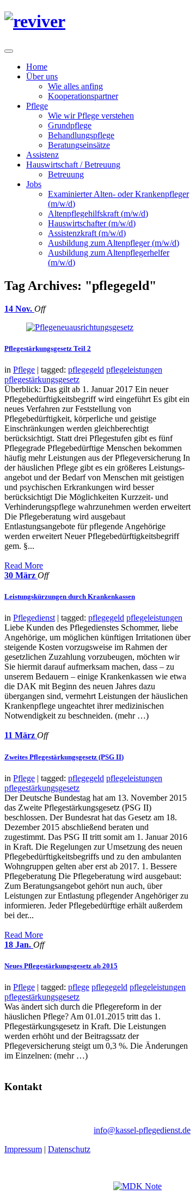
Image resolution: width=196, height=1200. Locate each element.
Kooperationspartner (83, 96)
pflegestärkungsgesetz (41, 379)
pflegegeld (86, 369)
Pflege (37, 105)
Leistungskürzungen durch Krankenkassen (69, 596)
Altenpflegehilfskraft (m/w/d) (98, 213)
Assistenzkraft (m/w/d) (87, 233)
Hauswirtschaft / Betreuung (73, 164)
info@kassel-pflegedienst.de (142, 1130)
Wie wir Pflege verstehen (91, 115)
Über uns (42, 76)
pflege (78, 987)
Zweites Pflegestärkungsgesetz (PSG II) (64, 757)
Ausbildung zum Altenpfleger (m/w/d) (113, 243)
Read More (23, 565)
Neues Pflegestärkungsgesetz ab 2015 (61, 966)
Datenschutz (69, 1149)
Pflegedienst (34, 617)
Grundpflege (69, 125)
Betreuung (66, 174)
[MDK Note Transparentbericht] (137, 1186)
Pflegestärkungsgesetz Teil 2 (47, 348)
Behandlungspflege (81, 135)
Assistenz (42, 154)
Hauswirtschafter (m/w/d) (92, 223)
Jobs (33, 184)
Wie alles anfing (75, 86)
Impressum (23, 1149)
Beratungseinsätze (79, 145)
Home (36, 66)
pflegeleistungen (134, 369)
